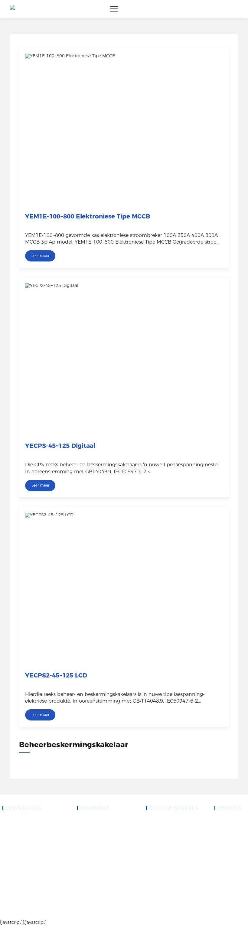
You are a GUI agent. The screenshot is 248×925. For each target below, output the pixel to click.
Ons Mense (222, 834)
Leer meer (40, 255)
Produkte (152, 827)
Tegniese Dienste (158, 849)
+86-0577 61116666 (26, 827)
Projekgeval (154, 842)
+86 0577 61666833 (25, 820)
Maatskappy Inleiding (230, 820)
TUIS (150, 820)
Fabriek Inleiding (226, 842)
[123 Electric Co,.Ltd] (12, 9)
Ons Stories (222, 827)
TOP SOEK (194, 913)
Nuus (150, 856)
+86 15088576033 (24, 834)
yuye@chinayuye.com (27, 860)
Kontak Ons (154, 863)
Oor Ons (152, 834)
